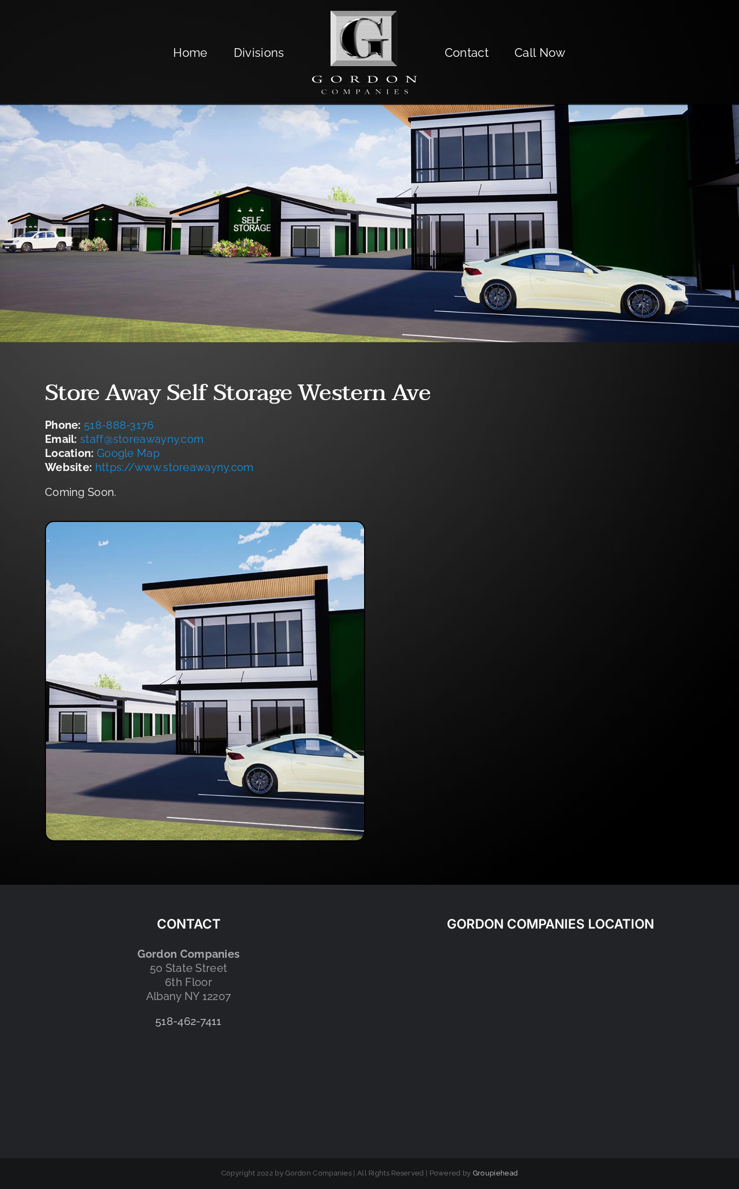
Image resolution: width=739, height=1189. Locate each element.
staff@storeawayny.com (141, 439)
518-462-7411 (188, 1021)
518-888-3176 (119, 425)
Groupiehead (495, 1173)
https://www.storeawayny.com (174, 467)
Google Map (128, 453)
